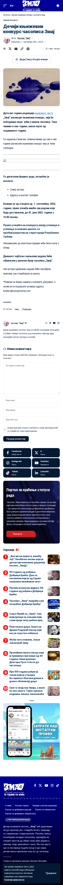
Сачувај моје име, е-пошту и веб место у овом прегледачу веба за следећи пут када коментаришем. (32, 429)
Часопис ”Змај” (24, 38)
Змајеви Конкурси (10, 20)
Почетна (6, 15)
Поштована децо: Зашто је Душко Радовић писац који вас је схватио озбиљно (25, 629)
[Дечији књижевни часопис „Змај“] (31, 5)
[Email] (16, 48)
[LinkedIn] (46, 473)
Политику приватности (14, 880)
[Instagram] (58, 323)
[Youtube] (46, 463)
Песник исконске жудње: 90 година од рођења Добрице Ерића (26, 591)
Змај (17, 309)
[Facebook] (50, 323)
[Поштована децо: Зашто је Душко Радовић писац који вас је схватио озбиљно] (54, 630)
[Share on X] (10, 48)
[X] (46, 452)
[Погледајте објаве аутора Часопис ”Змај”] (6, 323)
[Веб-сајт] (46, 323)
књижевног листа (44, 113)
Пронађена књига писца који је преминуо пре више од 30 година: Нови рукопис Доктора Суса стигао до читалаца (26, 659)
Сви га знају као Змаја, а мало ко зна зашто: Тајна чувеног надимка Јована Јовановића (27, 690)
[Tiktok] (17, 473)
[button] (51, 873)
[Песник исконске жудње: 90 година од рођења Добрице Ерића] (54, 591)
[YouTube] (54, 323)
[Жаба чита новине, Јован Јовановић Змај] (54, 643)
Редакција (26, 309)
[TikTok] (57, 785)
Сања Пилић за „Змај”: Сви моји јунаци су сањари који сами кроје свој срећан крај (25, 616)
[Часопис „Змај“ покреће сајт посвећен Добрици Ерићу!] (54, 604)
